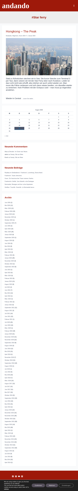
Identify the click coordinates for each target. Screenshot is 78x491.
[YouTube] (19, 476)
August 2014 (8, 451)
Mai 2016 (7, 404)
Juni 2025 (7, 226)
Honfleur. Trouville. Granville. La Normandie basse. (20, 187)
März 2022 (8, 299)
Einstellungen (66, 485)
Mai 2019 (7, 351)
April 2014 (8, 462)
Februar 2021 (8, 319)
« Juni (6, 136)
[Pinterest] (22, 476)
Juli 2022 (7, 287)
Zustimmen (38, 485)
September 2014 (9, 448)
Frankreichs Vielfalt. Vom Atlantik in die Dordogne (19, 181)
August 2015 (8, 424)
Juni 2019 (7, 348)
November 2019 (9, 339)
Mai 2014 (7, 459)
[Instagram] (16, 476)
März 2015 (8, 433)
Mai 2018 (7, 375)
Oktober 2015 (9, 418)
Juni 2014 (7, 456)
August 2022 (8, 284)
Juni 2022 (7, 290)
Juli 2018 (7, 369)
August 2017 (8, 383)
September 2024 (9, 237)
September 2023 (9, 266)
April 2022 (8, 296)
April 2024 (8, 249)
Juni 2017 (7, 389)
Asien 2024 (22, 36)
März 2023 (8, 275)
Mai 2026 (7, 205)
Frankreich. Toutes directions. (13, 175)
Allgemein (15, 36)
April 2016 (8, 407)
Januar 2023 (8, 281)
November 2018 (9, 357)
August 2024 (8, 240)
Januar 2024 (8, 258)
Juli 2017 (7, 386)
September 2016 (9, 398)
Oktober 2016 (9, 395)
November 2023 (9, 261)
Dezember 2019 (9, 337)
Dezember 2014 (9, 439)
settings (6, 489)
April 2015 (8, 430)
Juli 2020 (7, 322)
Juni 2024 (7, 243)
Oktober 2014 (9, 445)
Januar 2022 (8, 305)
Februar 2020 (8, 331)
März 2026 (8, 208)
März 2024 (8, 252)
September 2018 (9, 363)
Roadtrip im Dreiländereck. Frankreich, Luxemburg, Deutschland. (24, 172)
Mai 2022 (7, 293)
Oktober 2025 (9, 220)
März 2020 (8, 328)
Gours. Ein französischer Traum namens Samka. (19, 178)
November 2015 (9, 415)
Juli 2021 (7, 313)
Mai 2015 (7, 427)
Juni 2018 (7, 372)
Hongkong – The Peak (21, 31)
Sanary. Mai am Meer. (16, 154)
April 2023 (8, 272)
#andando (9, 36)
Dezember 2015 (9, 413)
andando (15, 6)
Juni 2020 (7, 325)
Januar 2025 (8, 234)
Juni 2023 (7, 269)
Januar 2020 (8, 334)
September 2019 (9, 342)
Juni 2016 (7, 401)
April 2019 (8, 354)
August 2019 (8, 345)
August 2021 (8, 310)
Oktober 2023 (9, 264)
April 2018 (8, 378)
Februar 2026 (8, 211)
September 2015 (9, 421)
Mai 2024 (7, 246)
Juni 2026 (7, 202)
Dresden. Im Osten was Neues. (18, 151)
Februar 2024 (8, 255)
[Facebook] (13, 476)
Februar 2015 (8, 436)
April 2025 (8, 229)
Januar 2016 (8, 410)
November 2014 (9, 442)
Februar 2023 (8, 278)
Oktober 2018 (9, 360)
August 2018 (8, 366)
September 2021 (9, 307)
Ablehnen (52, 485)
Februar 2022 (8, 302)
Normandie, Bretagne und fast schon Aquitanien (19, 184)
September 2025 (9, 223)
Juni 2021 (7, 316)
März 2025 (8, 231)
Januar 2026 (8, 214)
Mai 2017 (7, 392)
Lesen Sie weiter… (28, 98)
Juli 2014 (7, 453)
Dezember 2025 (9, 217)
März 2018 (8, 380)
